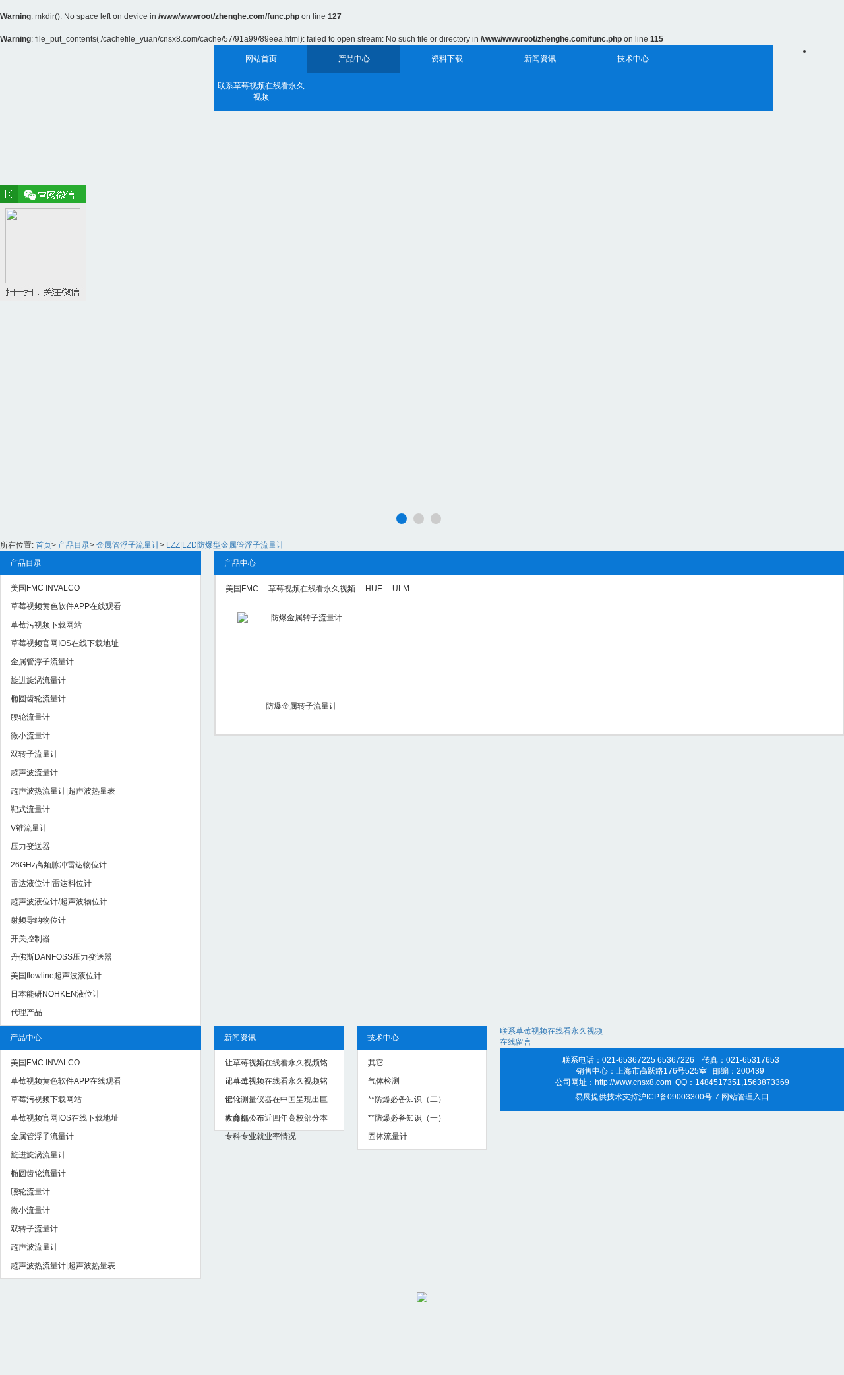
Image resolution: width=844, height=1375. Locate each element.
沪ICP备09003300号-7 (678, 1096)
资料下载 (447, 58)
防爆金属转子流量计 (301, 706)
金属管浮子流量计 (128, 545)
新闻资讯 (540, 58)
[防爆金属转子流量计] (301, 651)
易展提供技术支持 (606, 1096)
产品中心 (354, 58)
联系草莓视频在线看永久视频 (261, 91)
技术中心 (633, 58)
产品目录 (74, 545)
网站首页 (261, 58)
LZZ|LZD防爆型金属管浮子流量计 (225, 545)
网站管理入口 (745, 1096)
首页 (43, 545)
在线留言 (515, 1042)
